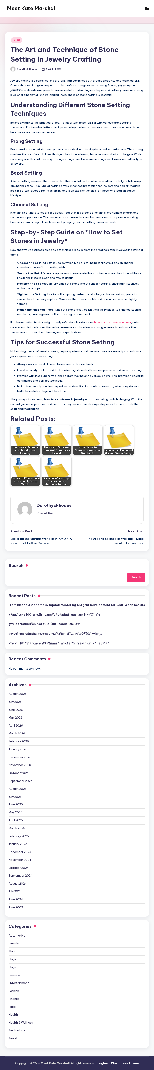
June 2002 (16, 907)
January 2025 (18, 844)
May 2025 (15, 812)
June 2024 (16, 899)
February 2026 (19, 741)
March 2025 (17, 828)
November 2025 (20, 765)
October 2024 (19, 868)
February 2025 (19, 836)
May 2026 (15, 717)
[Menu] (147, 8)
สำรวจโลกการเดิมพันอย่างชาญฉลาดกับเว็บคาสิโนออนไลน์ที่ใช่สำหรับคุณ (55, 634)
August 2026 (18, 694)
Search (16, 565)
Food (12, 1007)
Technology (17, 1030)
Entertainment (19, 983)
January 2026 (18, 749)
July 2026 (15, 702)
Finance (14, 999)
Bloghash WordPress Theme (117, 1063)
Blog (16, 39)
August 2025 (18, 789)
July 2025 (15, 797)
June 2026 (16, 710)
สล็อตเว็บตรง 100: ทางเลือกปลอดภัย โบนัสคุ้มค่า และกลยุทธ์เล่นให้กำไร (54, 614)
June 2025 (16, 804)
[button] (46, 513)
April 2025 (16, 820)
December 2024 (20, 852)
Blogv (12, 967)
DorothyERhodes (54, 505)
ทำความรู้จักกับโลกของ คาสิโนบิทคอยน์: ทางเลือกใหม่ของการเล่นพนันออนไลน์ (59, 643)
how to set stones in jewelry (112, 322)
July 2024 (15, 891)
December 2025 (20, 757)
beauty (14, 943)
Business (14, 975)
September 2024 (21, 875)
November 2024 (20, 860)
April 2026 (16, 725)
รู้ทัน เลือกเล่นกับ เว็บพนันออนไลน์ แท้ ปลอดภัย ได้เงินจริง (44, 624)
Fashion (14, 991)
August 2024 (18, 883)
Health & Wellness (21, 1022)
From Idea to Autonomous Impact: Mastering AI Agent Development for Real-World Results (77, 605)
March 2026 (17, 733)
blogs (12, 959)
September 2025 (20, 781)
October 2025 (19, 773)
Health (13, 1014)
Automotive (17, 935)
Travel (13, 1038)
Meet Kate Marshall (32, 8)
